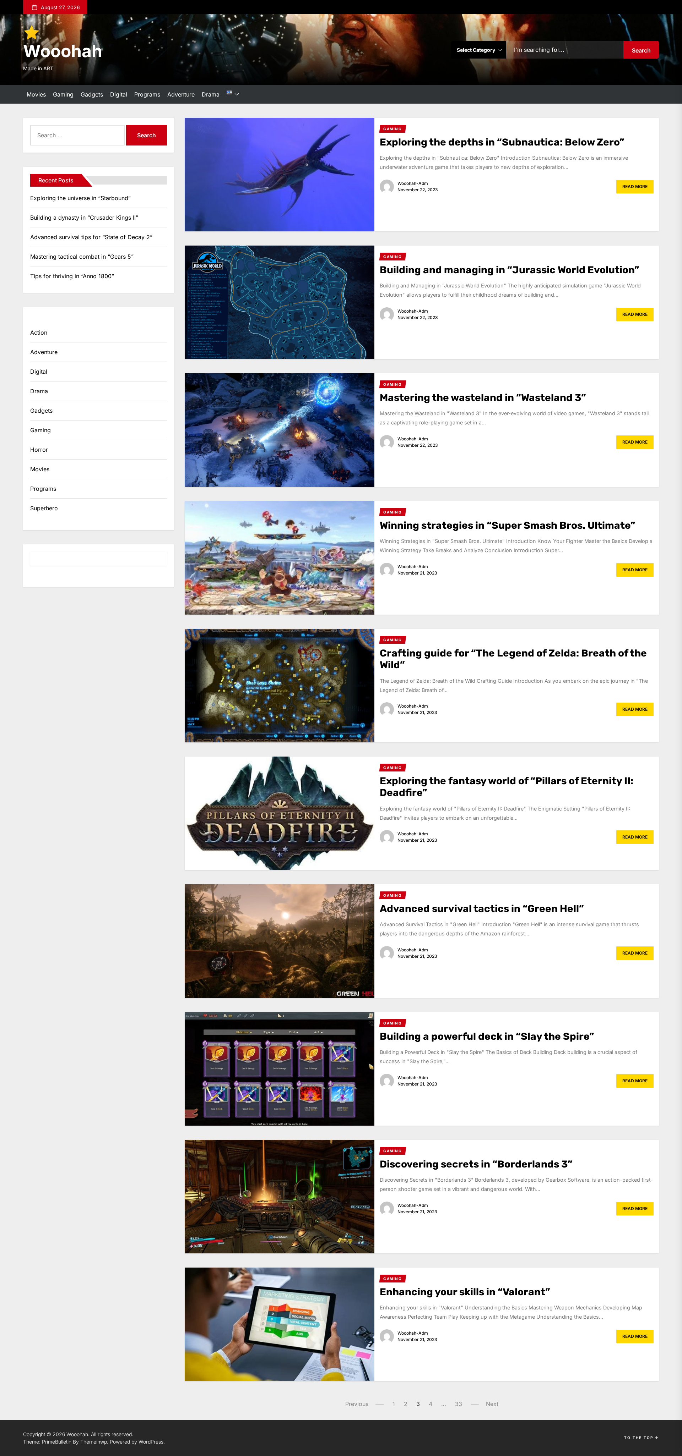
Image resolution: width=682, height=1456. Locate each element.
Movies (36, 94)
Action (38, 332)
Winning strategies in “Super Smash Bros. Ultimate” (507, 525)
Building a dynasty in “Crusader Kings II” (84, 217)
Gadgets (92, 94)
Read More (635, 186)
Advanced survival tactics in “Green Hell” (482, 908)
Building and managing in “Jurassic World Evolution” (509, 270)
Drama (211, 94)
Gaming (63, 94)
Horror (39, 449)
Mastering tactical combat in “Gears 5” (82, 256)
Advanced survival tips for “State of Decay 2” (91, 237)
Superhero (44, 508)
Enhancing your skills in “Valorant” (465, 1292)
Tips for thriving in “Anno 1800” (72, 276)
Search (641, 50)
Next (492, 1403)
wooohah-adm (412, 183)
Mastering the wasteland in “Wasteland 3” (483, 397)
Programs (147, 94)
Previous (356, 1403)
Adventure (181, 94)
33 (458, 1403)
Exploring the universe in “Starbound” (80, 198)
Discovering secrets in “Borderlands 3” (476, 1164)
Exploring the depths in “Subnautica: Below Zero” (502, 142)
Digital (118, 94)
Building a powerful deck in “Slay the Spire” (487, 1036)
